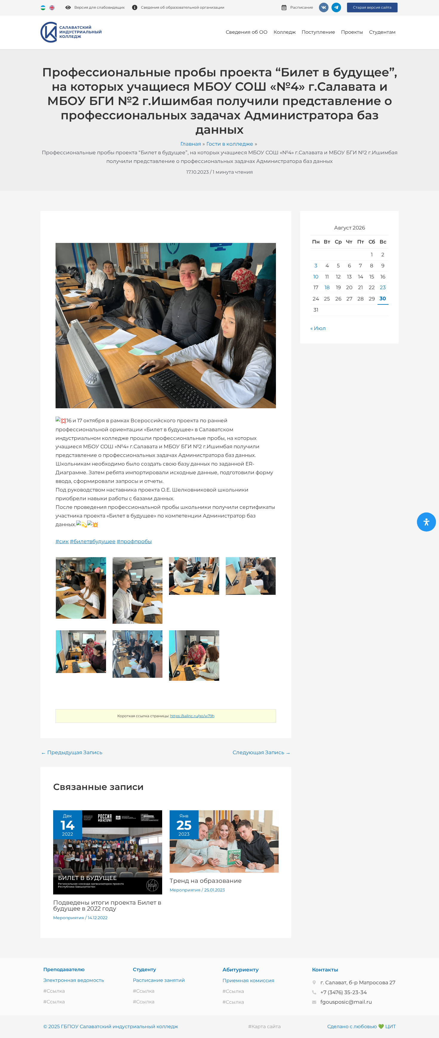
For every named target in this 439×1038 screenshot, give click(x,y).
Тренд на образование (206, 880)
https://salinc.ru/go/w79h (192, 716)
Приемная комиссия (248, 980)
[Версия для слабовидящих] (68, 7)
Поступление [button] (318, 32)
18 (327, 287)
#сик (62, 541)
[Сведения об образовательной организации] (134, 7)
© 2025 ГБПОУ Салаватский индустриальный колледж (110, 1026)
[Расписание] (284, 7)
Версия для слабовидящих (99, 7)
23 (383, 287)
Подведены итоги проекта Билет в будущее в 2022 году (107, 905)
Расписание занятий (159, 980)
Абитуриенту (240, 970)
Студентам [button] (382, 32)
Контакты (325, 970)
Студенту (144, 969)
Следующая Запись (262, 752)
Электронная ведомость (73, 980)
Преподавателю (64, 969)
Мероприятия (68, 917)
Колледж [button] (285, 32)
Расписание (301, 7)
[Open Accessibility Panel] (426, 522)
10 (315, 277)
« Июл (318, 328)
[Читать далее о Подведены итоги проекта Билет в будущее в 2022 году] (107, 852)
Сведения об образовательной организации (182, 7)
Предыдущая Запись (71, 752)
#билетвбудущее (93, 541)
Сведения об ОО (247, 32)
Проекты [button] (352, 32)
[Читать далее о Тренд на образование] (224, 841)
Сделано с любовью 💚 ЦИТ (361, 1026)
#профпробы (134, 541)
